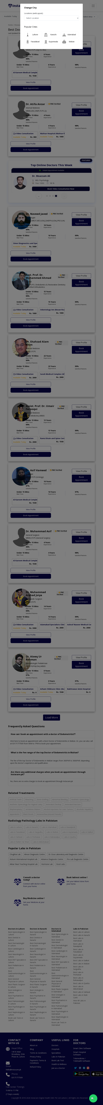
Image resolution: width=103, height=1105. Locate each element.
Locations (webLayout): (33, 13)
